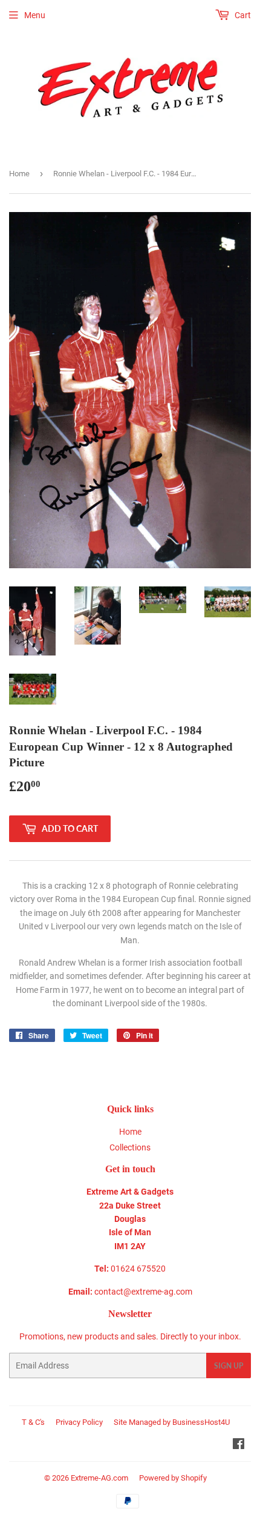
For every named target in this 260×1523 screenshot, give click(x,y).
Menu (34, 15)
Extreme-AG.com (99, 1477)
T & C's (33, 1422)
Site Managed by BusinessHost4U (172, 1422)
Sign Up (228, 1365)
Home (19, 173)
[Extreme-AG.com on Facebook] (238, 1445)
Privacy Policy (79, 1422)
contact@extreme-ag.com (143, 1291)
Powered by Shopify (173, 1477)
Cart (242, 15)
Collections (130, 1147)
